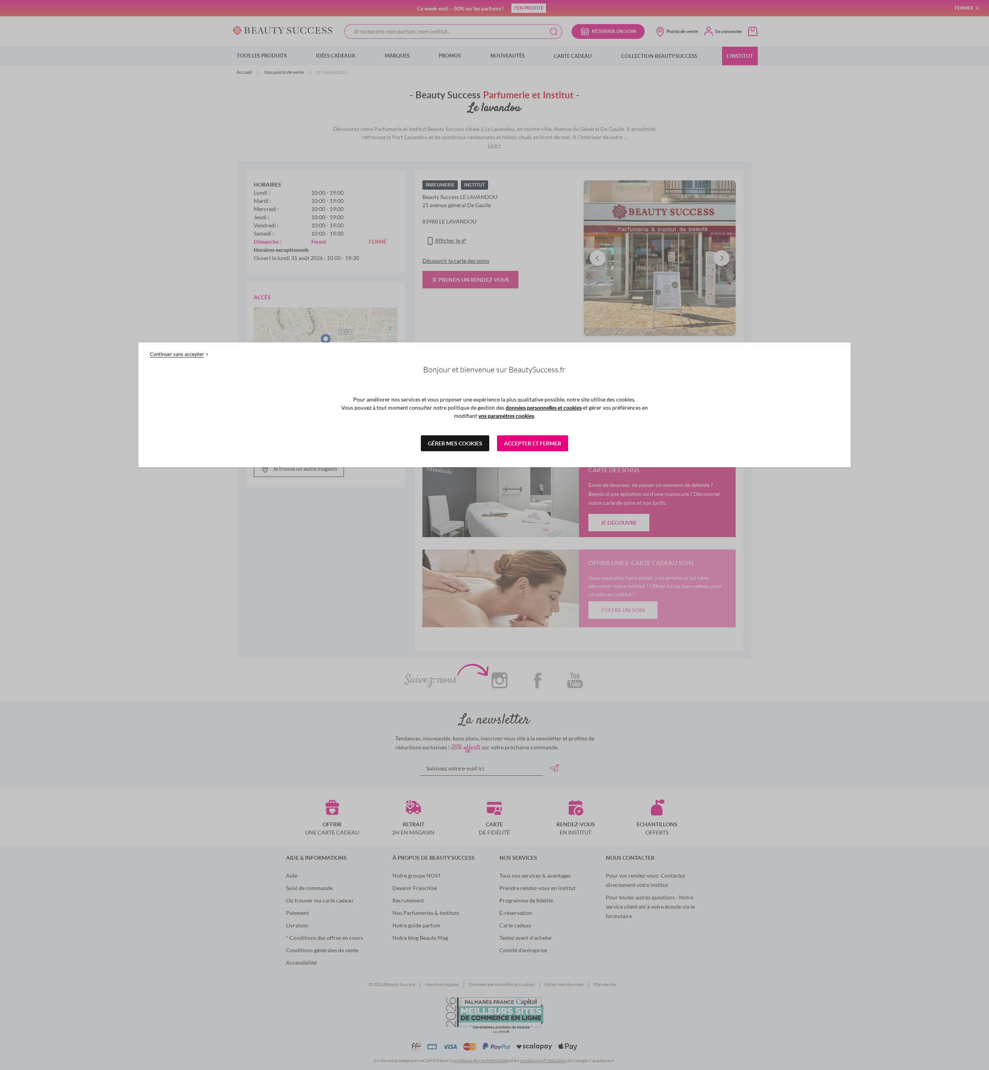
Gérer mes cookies (455, 443)
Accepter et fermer (532, 443)
